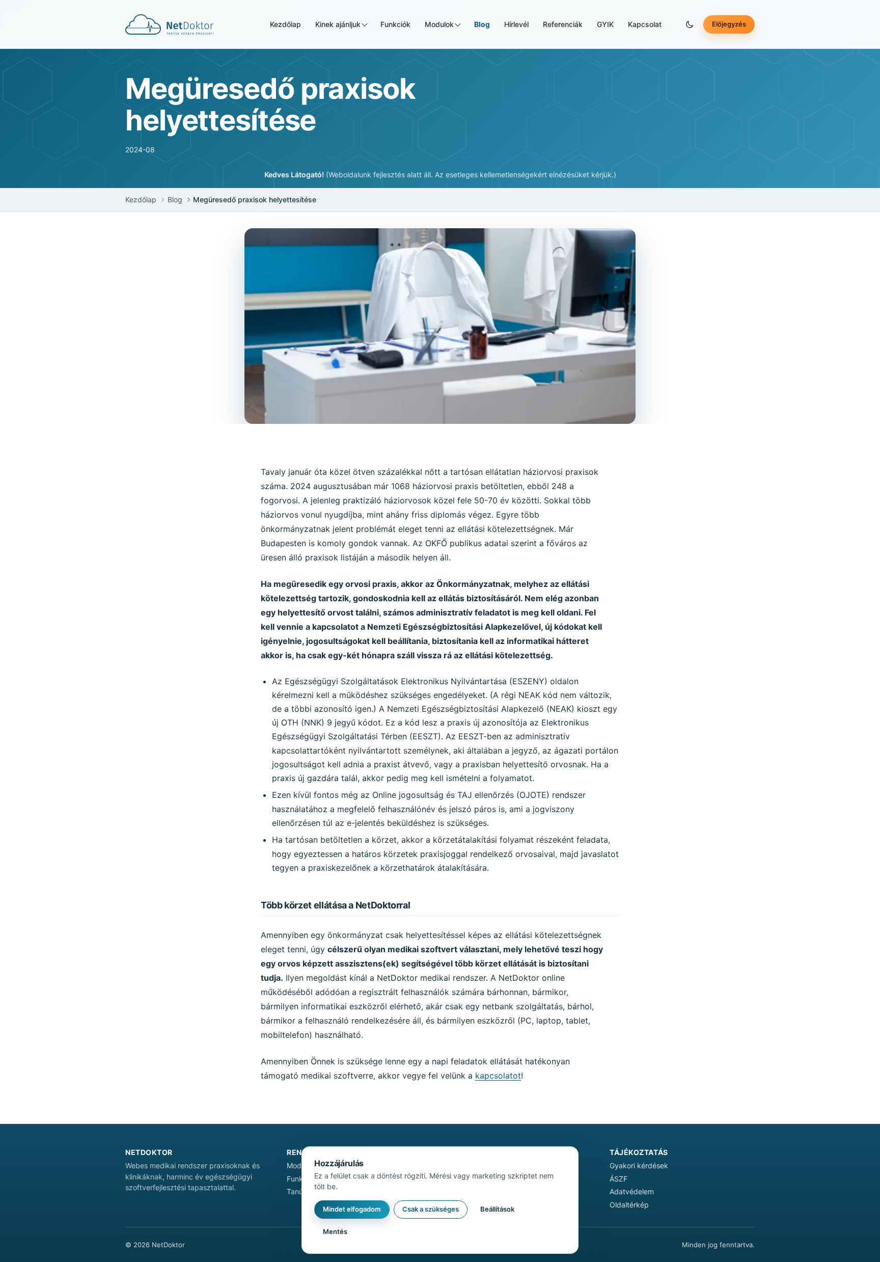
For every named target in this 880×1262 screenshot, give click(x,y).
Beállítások (497, 1209)
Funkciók (395, 24)
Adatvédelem (632, 1191)
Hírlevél (516, 24)
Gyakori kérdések (639, 1165)
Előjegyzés (729, 24)
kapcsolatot (498, 1075)
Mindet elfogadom (352, 1209)
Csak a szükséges (430, 1209)
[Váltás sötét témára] (689, 24)
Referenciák (563, 24)
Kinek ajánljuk (338, 24)
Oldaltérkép (629, 1204)
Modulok (439, 24)
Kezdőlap (285, 24)
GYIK (605, 24)
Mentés (335, 1231)
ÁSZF (618, 1178)
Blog (482, 24)
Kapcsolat (645, 24)
